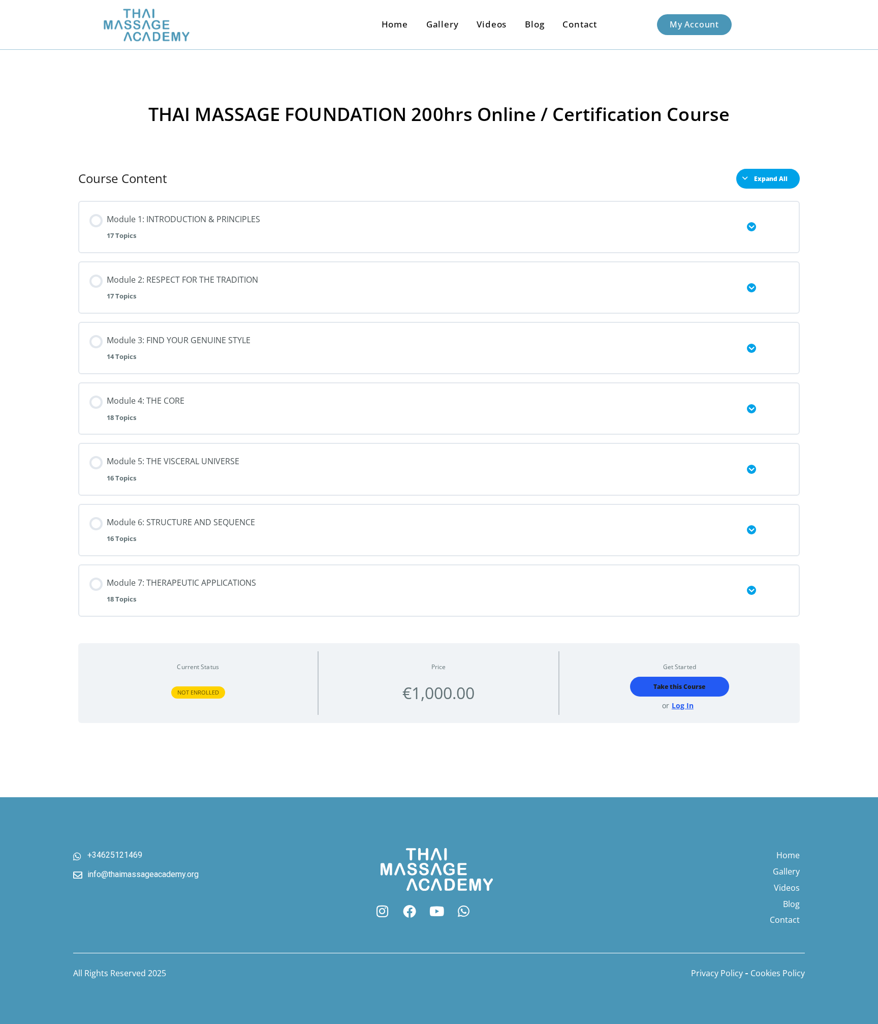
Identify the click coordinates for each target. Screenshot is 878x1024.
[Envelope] (491, 911)
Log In (683, 706)
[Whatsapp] (464, 911)
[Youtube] (436, 911)
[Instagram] (382, 911)
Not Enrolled (198, 692)
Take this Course (679, 686)
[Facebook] (409, 911)
